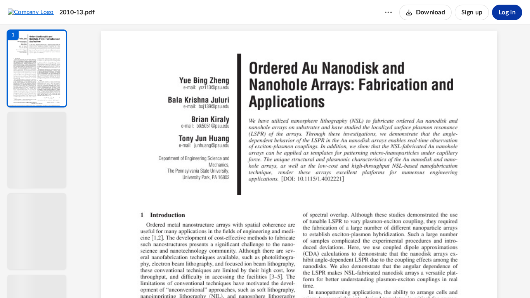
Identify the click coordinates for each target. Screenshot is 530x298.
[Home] (31, 12)
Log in (507, 12)
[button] (37, 68)
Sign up (471, 12)
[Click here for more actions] (388, 12)
